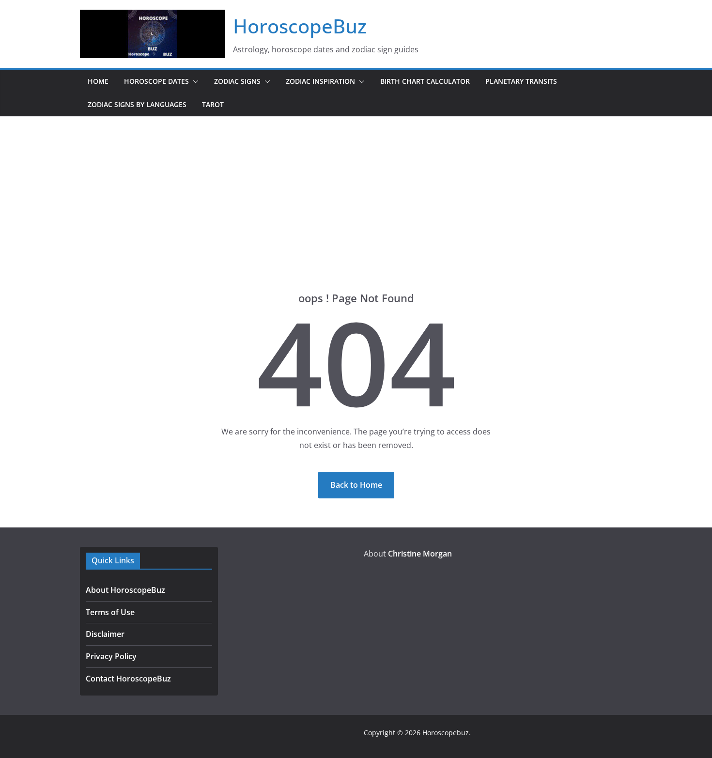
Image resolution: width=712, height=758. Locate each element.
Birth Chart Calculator (425, 81)
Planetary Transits (521, 81)
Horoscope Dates (156, 81)
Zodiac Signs (237, 81)
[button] (194, 81)
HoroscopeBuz (300, 26)
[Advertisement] (356, 189)
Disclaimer (105, 634)
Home (98, 81)
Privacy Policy (111, 656)
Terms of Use (110, 612)
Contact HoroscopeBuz (128, 678)
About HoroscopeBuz (125, 590)
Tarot (213, 104)
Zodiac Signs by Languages (137, 104)
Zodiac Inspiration (320, 81)
